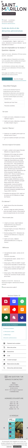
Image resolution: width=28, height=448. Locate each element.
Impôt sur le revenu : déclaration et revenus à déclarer (12, 42)
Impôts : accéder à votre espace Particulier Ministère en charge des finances (14, 151)
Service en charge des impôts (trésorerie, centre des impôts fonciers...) (14, 211)
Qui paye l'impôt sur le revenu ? (11, 229)
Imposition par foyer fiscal (10, 102)
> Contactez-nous (14, 391)
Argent (14, 41)
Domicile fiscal (7, 99)
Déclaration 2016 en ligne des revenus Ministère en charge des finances (13, 155)
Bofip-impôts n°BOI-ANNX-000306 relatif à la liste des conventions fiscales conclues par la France (14, 274)
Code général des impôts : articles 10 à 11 (14, 259)
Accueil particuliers (7, 41)
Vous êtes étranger (18, 79)
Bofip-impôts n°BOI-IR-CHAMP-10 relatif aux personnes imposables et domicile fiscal (14, 263)
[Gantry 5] (14, 7)
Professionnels (5, 37)
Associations (5, 39)
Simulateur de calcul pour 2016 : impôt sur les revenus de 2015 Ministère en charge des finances (14, 195)
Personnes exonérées (9, 106)
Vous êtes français (7, 79)
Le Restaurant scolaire (8, 331)
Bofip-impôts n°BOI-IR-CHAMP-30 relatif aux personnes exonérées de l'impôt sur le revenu (14, 268)
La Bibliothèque (7, 334)
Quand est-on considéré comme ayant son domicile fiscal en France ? (14, 134)
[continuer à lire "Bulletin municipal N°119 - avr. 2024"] (16, 429)
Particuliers (4, 35)
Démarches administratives (10, 338)
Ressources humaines (8, 328)
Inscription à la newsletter (9, 14)
